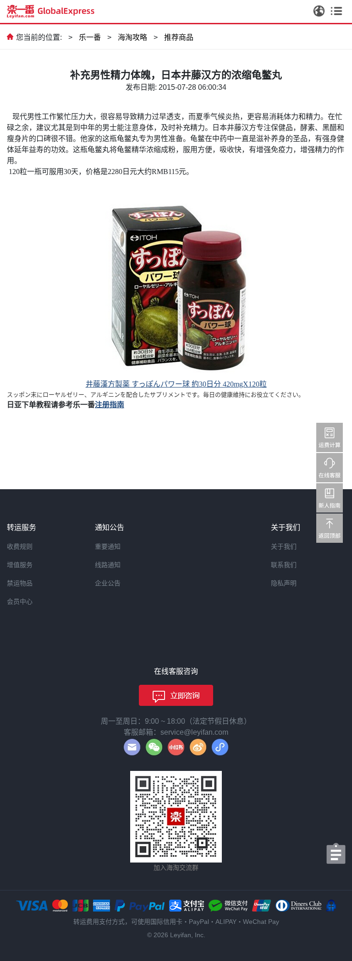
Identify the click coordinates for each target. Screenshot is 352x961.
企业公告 (108, 583)
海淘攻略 (132, 37)
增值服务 (20, 564)
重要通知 (108, 546)
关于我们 (284, 546)
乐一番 (90, 37)
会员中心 (20, 601)
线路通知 (108, 564)
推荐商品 (178, 37)
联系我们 (284, 564)
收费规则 (20, 546)
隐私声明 (284, 583)
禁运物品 (20, 583)
